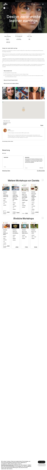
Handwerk (23, 12)
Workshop (23, 24)
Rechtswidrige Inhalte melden (7, 141)
